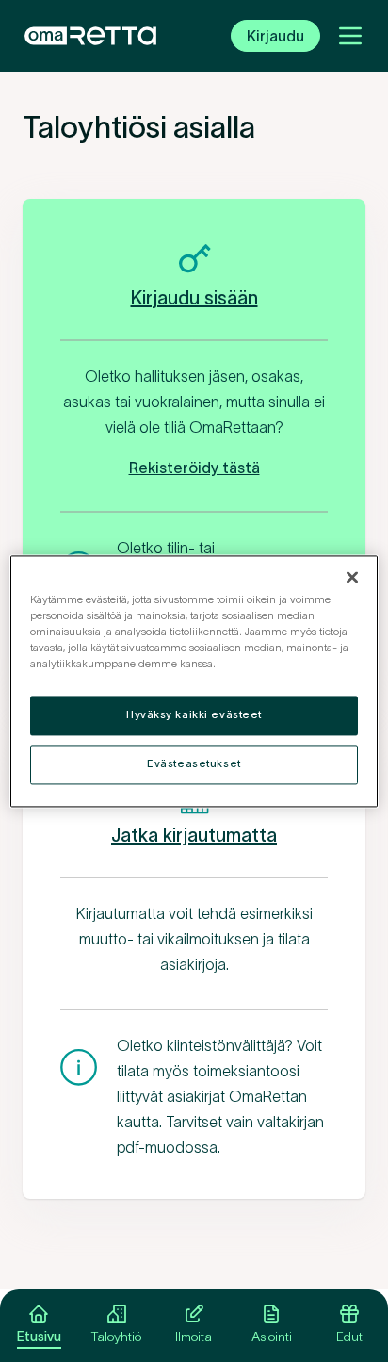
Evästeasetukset (194, 763)
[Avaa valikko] (350, 36)
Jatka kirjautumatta (194, 835)
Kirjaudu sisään (194, 297)
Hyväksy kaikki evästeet (194, 714)
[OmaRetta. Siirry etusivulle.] (90, 36)
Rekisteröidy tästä (194, 467)
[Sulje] (352, 577)
